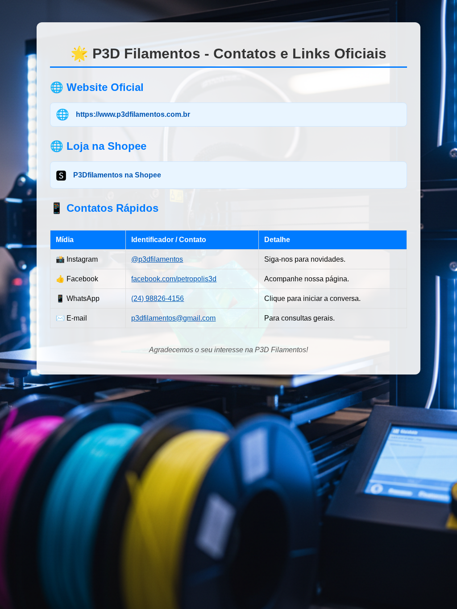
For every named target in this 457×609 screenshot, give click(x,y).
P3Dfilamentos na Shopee (117, 175)
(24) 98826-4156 (157, 298)
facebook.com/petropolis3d (173, 279)
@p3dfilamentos (157, 259)
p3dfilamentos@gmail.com (173, 318)
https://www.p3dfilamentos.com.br (133, 114)
